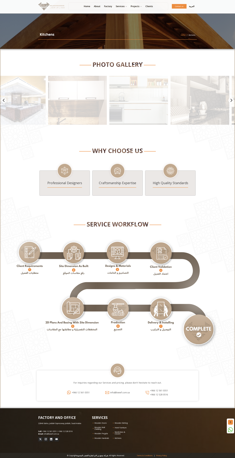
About (97, 6)
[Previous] (4, 100)
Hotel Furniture (121, 428)
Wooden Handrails (101, 438)
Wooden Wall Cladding (99, 428)
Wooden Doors (100, 423)
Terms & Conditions (145, 455)
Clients (149, 6)
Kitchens (118, 438)
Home (87, 6)
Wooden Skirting (121, 423)
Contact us (179, 6)
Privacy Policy (161, 455)
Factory (108, 6)
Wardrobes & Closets (120, 433)
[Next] (231, 100)
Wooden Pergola (101, 433)
